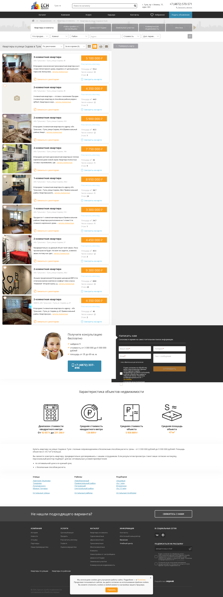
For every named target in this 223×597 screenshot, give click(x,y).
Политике (141, 580)
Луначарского (39, 485)
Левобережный (81, 480)
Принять (111, 590)
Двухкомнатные (97, 540)
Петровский (80, 485)
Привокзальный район (85, 483)
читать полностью (60, 72)
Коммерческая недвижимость (102, 565)
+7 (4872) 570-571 (181, 4)
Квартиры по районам (61, 571)
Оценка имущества (69, 547)
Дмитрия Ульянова (41, 480)
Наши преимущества (39, 547)
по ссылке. (128, 379)
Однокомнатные (97, 536)
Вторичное (121, 485)
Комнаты (94, 550)
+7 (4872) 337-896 (84, 366)
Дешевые (120, 480)
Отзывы (34, 540)
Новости (34, 536)
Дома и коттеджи (97, 558)
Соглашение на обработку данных (45, 592)
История (34, 532)
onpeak (170, 581)
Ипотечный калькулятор (130, 536)
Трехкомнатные (96, 543)
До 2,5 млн (121, 488)
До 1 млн (120, 483)
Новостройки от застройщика (102, 554)
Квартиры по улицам (39, 571)
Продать (64, 536)
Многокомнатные (97, 547)
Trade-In (64, 543)
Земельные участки (98, 561)
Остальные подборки (126, 493)
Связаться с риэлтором (48, 79)
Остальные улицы (41, 493)
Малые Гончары (40, 488)
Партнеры (35, 543)
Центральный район (84, 488)
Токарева (37, 483)
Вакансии (124, 540)
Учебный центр (126, 543)
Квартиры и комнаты (99, 532)
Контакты (124, 532)
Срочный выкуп (67, 532)
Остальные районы (83, 493)
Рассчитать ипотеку (90, 64)
